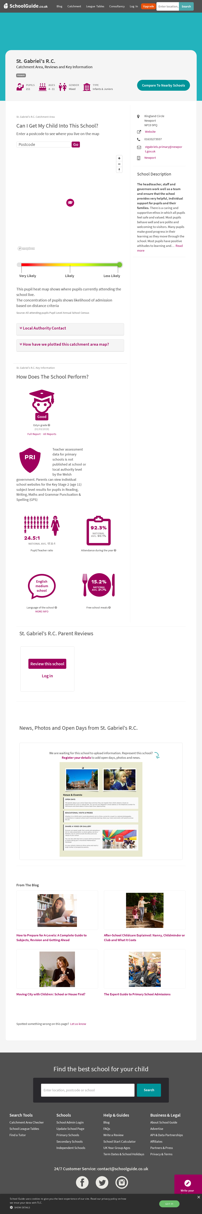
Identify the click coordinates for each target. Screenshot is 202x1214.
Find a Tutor (17, 1135)
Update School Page (70, 1128)
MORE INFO (41, 611)
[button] (70, 328)
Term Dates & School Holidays (123, 1154)
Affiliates (156, 1141)
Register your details (76, 757)
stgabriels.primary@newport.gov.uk (163, 149)
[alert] (101, 1204)
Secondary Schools (69, 1141)
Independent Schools (70, 1148)
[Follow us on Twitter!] (101, 1182)
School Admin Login (70, 1122)
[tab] (70, 329)
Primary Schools (67, 1135)
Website (150, 131)
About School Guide (163, 1122)
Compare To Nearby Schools (163, 85)
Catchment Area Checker (26, 1122)
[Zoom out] (119, 164)
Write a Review (113, 1135)
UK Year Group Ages (116, 1148)
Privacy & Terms (161, 1154)
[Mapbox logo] (26, 248)
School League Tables (24, 1128)
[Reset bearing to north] (119, 170)
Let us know (78, 1024)
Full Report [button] (34, 434)
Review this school (47, 663)
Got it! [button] (169, 1203)
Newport (150, 158)
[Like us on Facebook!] (81, 1182)
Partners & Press (161, 1148)
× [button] (198, 1197)
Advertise (156, 1128)
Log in (47, 675)
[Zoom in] (119, 158)
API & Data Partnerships (166, 1135)
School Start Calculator (119, 1141)
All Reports (49, 434)
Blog (106, 1122)
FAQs (106, 1128)
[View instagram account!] (120, 1182)
